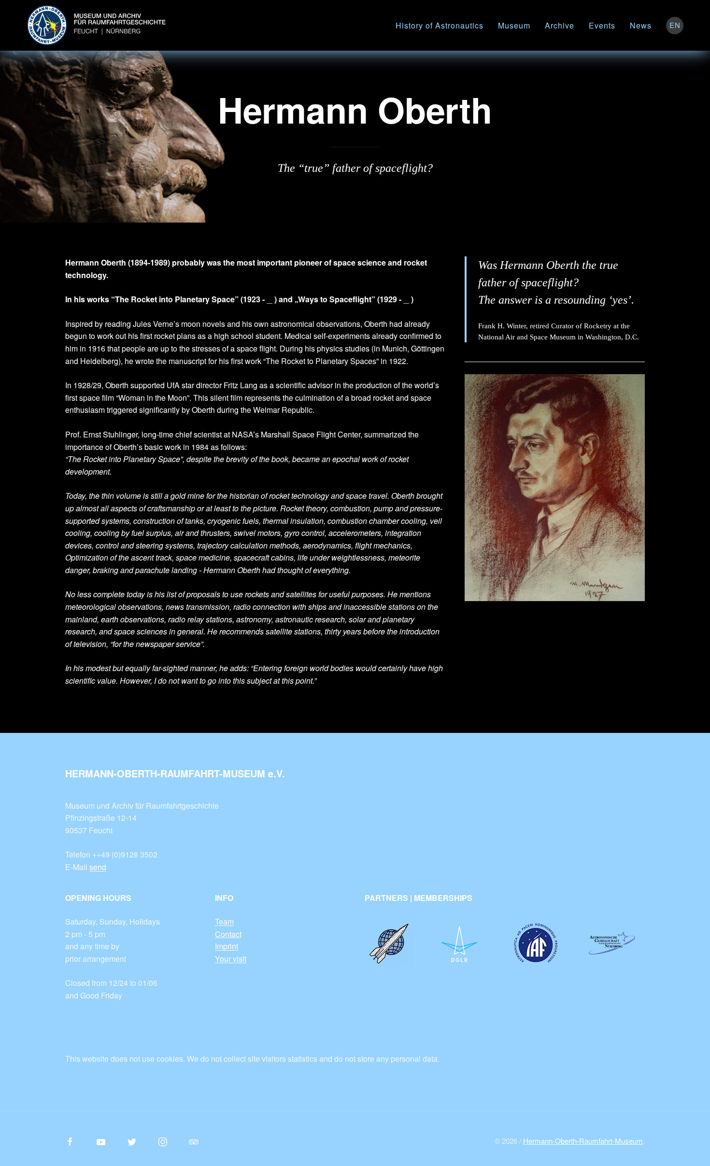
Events (602, 25)
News (641, 25)
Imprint (226, 946)
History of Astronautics (439, 25)
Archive (559, 25)
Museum (514, 25)
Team (224, 921)
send (97, 866)
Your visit (230, 958)
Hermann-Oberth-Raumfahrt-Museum (583, 1141)
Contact (228, 934)
